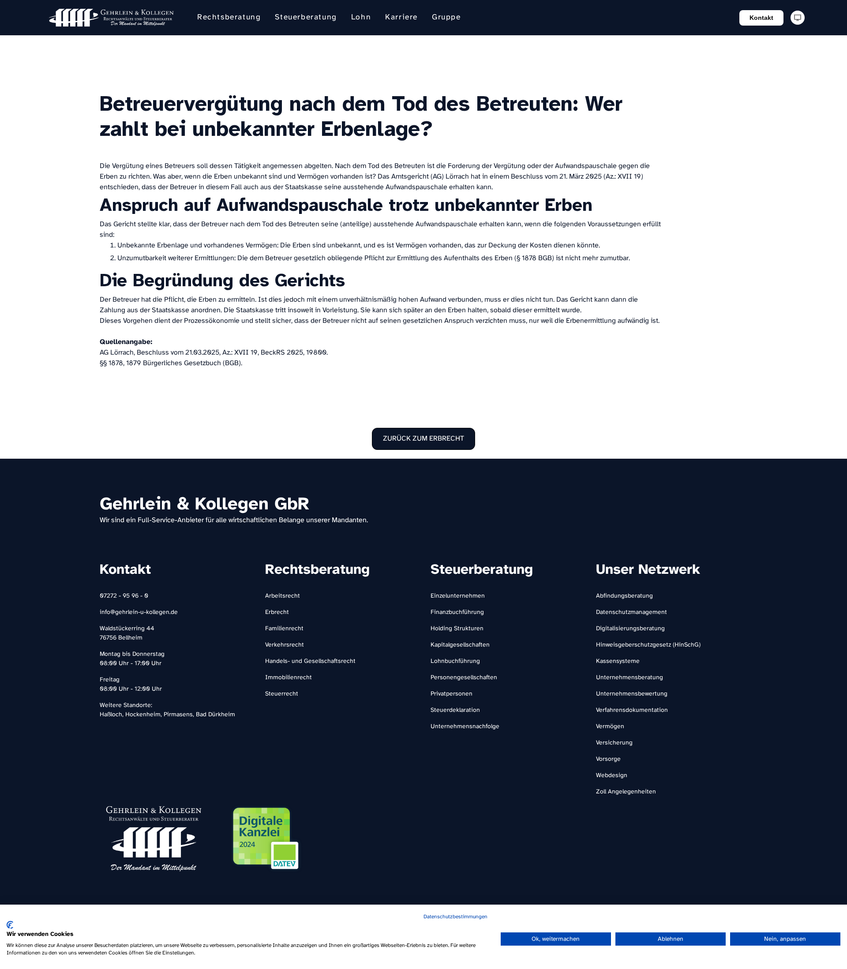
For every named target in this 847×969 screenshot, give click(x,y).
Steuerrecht (281, 694)
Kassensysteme (618, 661)
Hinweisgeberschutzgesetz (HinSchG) (648, 645)
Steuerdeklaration (455, 710)
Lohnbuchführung (455, 661)
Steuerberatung (306, 17)
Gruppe (446, 17)
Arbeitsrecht (282, 596)
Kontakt (761, 17)
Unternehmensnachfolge (465, 726)
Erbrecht (277, 612)
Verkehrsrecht (284, 645)
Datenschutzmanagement (631, 612)
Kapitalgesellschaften (460, 645)
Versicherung (614, 743)
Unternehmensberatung (629, 677)
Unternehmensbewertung (631, 694)
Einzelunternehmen (458, 596)
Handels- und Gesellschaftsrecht (310, 661)
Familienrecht (284, 628)
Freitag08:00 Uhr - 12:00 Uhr (131, 684)
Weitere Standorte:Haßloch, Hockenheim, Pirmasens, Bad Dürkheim (167, 710)
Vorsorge (608, 759)
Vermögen (610, 726)
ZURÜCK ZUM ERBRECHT (423, 438)
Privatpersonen (451, 694)
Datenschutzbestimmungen (455, 917)
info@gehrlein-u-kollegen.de (139, 612)
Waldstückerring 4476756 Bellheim (127, 633)
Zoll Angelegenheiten (626, 792)
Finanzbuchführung (457, 612)
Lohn (361, 17)
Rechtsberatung (229, 17)
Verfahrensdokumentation (632, 710)
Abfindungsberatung (624, 596)
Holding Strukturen (457, 628)
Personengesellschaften (464, 677)
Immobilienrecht (288, 677)
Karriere (401, 17)
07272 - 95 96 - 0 (124, 596)
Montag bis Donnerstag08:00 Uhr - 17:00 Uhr (132, 659)
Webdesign (611, 775)
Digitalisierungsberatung (630, 628)
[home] (111, 17)
